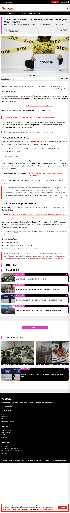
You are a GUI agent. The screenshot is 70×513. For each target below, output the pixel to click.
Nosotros (4, 414)
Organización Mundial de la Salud (38, 139)
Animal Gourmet (6, 430)
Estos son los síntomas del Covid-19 (39, 106)
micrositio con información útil (39, 256)
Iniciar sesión (64, 2)
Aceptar (62, 508)
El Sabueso (4, 432)
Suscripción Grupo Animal (9, 446)
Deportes (39, 13)
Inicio (3, 412)
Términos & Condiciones (59, 458)
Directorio (4, 417)
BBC (16, 230)
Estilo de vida (22, 13)
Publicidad (4, 444)
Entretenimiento (11, 13)
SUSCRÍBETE (55, 2)
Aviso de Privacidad (47, 509)
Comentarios (35, 325)
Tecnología (31, 13)
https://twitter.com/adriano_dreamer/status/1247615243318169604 (29, 115)
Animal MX (4, 435)
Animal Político (6, 428)
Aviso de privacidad (7, 419)
